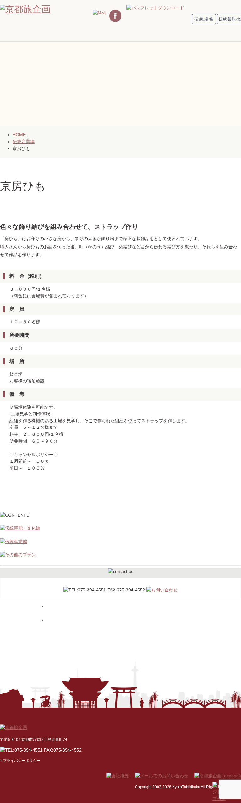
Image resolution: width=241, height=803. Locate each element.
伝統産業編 (24, 141)
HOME (19, 134)
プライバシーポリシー (21, 760)
